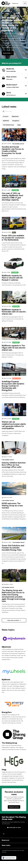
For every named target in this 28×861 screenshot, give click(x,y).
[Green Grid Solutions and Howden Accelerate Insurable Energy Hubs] (14, 533)
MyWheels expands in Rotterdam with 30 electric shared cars (14, 311)
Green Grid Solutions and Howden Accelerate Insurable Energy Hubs (13, 547)
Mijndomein (6, 647)
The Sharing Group (8, 14)
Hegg (14, 232)
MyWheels (15, 190)
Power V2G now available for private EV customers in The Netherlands (13, 237)
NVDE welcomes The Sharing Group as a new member (12, 505)
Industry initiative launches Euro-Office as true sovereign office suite (14, 465)
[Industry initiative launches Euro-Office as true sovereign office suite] (14, 447)
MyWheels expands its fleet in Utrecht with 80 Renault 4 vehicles (12, 277)
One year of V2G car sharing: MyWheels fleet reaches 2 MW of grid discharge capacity (12, 196)
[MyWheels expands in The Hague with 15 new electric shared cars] (14, 333)
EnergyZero (16, 378)
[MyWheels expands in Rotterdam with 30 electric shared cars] (14, 297)
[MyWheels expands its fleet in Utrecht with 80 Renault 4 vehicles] (14, 263)
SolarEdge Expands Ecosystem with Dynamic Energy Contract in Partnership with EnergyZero (13, 385)
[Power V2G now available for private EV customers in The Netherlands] (14, 223)
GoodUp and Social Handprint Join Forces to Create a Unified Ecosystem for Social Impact (13, 151)
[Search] (3, 111)
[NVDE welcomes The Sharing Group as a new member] (14, 488)
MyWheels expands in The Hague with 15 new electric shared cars (14, 347)
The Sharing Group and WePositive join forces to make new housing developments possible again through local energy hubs (13, 595)
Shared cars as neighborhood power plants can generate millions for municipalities (14, 425)
